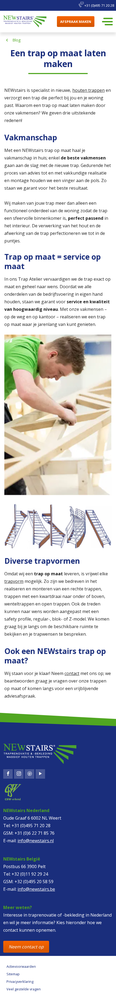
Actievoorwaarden (21, 966)
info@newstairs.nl (36, 841)
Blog (16, 40)
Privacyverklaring (19, 981)
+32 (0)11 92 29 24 (30, 874)
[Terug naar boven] (25, 989)
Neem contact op (26, 947)
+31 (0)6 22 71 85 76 (34, 833)
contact (71, 673)
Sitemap (13, 974)
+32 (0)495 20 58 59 (34, 882)
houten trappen (88, 90)
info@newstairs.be (36, 889)
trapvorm (13, 581)
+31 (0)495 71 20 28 (99, 5)
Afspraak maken (75, 21)
